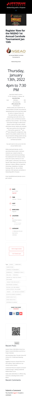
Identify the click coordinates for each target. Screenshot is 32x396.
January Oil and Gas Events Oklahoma (13, 278)
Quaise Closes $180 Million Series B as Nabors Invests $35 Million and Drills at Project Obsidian (15, 351)
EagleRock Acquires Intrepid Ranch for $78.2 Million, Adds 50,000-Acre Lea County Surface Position (15, 363)
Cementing (18, 264)
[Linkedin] (17, 313)
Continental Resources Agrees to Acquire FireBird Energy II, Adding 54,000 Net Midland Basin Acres (16, 369)
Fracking (15, 275)
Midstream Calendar (11, 284)
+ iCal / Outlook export (16, 253)
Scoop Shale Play (11, 297)
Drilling (8, 275)
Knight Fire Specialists (13, 282)
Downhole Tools (19, 272)
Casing (11, 264)
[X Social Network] (14, 313)
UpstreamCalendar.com (15, 149)
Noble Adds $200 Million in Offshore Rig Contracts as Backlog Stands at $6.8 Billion (16, 375)
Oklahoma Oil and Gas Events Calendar (17, 233)
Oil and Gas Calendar (18, 291)
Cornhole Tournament (12, 269)
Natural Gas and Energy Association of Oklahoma (13, 288)
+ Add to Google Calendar (16, 248)
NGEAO (8, 291)
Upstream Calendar (11, 302)
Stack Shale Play (10, 299)
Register (14, 211)
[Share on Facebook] (10, 313)
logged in (15, 393)
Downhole (9, 272)
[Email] (20, 313)
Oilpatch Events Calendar (13, 294)
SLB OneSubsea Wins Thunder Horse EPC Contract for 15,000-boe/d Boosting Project (16, 357)
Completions (9, 267)
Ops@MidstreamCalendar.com (16, 176)
